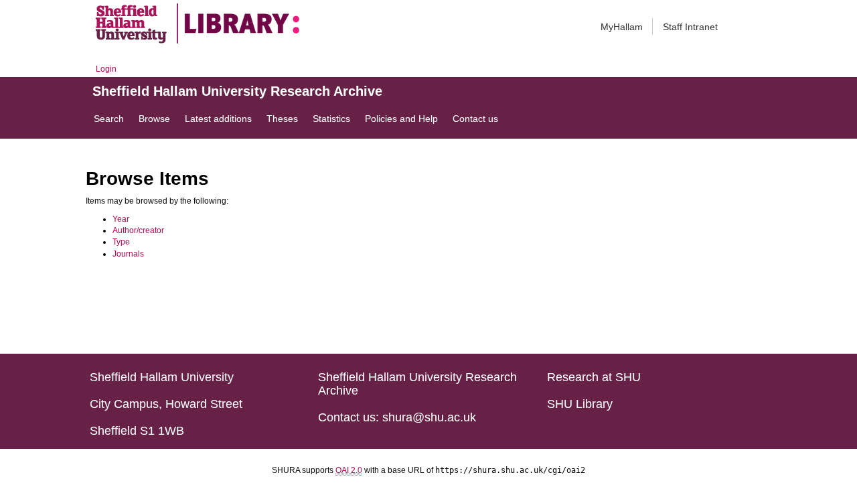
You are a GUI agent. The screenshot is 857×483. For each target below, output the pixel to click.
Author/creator (138, 230)
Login (106, 69)
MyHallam (622, 26)
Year (120, 219)
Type (121, 242)
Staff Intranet (690, 26)
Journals (128, 254)
